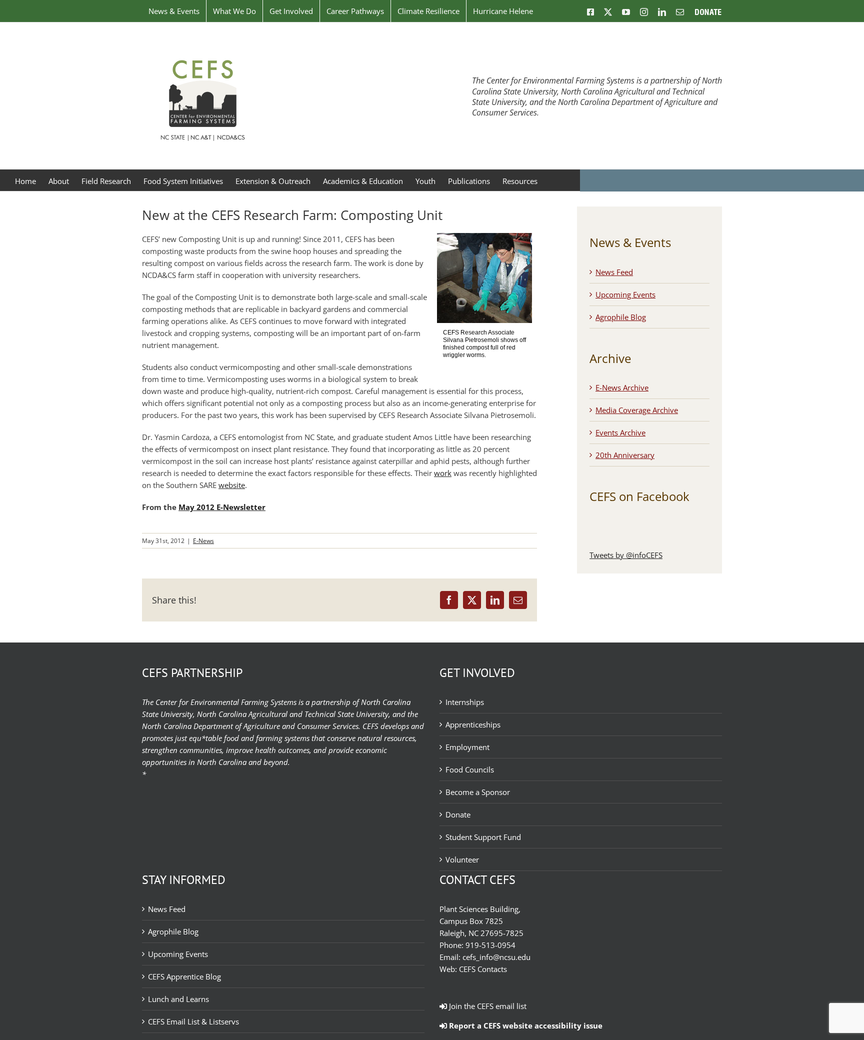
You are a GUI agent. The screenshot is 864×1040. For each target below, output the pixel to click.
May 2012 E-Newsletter (222, 507)
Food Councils (470, 769)
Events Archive (621, 433)
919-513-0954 (491, 945)
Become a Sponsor (478, 792)
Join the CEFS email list (486, 1006)
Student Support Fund (483, 837)
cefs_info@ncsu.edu (496, 957)
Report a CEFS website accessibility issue (524, 1025)
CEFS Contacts (483, 969)
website (231, 485)
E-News (203, 540)
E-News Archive (622, 387)
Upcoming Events (626, 295)
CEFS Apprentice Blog (184, 977)
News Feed (614, 272)
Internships (465, 702)
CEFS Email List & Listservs (193, 1021)
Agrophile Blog (621, 317)
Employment (468, 747)
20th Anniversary (625, 455)
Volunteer (462, 859)
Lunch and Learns (178, 999)
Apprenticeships (473, 725)
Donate (458, 815)
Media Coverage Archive (637, 410)
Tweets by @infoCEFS (626, 555)
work (443, 473)
